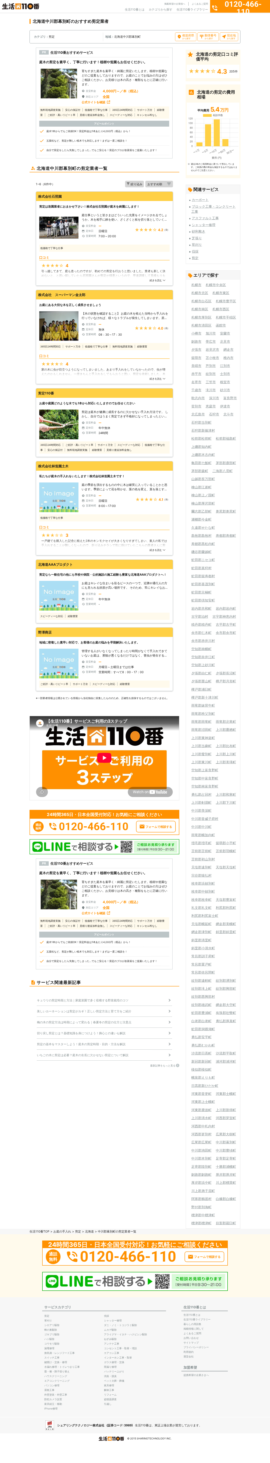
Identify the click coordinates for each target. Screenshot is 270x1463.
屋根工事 (49, 1390)
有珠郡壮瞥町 (226, 1013)
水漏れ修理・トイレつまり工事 (62, 1366)
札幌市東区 (220, 293)
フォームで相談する (159, 826)
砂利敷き (198, 231)
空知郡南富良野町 (204, 786)
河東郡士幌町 (226, 1094)
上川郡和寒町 (226, 794)
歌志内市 (198, 398)
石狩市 (214, 414)
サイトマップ (191, 1342)
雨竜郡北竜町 (226, 721)
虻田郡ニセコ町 (203, 560)
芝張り (197, 238)
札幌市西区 (220, 309)
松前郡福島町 (226, 438)
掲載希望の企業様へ (174, 3)
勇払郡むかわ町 (203, 1045)
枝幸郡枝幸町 (201, 900)
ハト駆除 (49, 1339)
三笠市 (211, 382)
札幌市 (196, 285)
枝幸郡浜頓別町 (203, 883)
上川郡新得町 (226, 1110)
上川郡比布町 (226, 746)
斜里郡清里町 (201, 940)
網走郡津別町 (201, 932)
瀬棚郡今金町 (201, 519)
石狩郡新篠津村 (203, 430)
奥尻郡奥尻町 (226, 511)
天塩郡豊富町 (226, 900)
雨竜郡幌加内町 (203, 835)
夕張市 (196, 349)
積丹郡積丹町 (201, 624)
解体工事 (109, 1390)
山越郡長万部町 (203, 479)
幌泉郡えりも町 (203, 1077)
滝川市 (211, 390)
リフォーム (110, 1394)
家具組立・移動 (53, 1403)
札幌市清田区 (201, 325)
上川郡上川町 (226, 754)
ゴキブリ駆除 (51, 1334)
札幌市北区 (199, 293)
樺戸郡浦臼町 (201, 689)
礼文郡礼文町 (201, 908)
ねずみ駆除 (110, 1339)
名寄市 (196, 382)
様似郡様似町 (201, 1069)
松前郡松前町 (201, 438)
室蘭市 (225, 333)
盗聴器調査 (110, 1399)
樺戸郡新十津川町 (204, 697)
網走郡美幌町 (226, 924)
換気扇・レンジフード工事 (59, 1352)
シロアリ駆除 (51, 1325)
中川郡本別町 (201, 1158)
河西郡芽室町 (226, 1118)
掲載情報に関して (194, 1328)
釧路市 (196, 341)
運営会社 (189, 1356)
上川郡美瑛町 (226, 762)
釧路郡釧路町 (201, 1174)
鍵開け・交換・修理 (55, 1362)
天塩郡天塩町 (226, 867)
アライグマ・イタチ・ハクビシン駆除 (125, 1334)
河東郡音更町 (201, 1094)
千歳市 (196, 390)
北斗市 (228, 414)
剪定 (195, 258)
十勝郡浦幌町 (226, 1166)
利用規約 (189, 1351)
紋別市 (211, 374)
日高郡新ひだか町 (204, 1086)
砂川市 (225, 390)
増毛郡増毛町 (201, 843)
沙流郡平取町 (226, 1053)
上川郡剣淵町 (201, 802)
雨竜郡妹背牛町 (203, 705)
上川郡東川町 (201, 762)
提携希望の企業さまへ (196, 1375)
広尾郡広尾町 (201, 1142)
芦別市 (211, 366)
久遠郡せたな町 (203, 527)
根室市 (225, 382)
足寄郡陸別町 (201, 1166)
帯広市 (211, 341)
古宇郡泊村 (199, 616)
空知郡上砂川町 (203, 665)
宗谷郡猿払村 (201, 875)
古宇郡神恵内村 (224, 616)
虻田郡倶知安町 (203, 600)
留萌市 (196, 358)
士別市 (225, 374)
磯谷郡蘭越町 (201, 552)
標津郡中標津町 (203, 1215)
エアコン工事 (111, 1352)
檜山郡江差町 (201, 487)
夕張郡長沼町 (226, 673)
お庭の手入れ (62, 1231)
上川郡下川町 (226, 802)
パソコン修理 (51, 1385)
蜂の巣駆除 (50, 1329)
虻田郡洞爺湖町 (203, 1029)
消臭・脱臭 (110, 1376)
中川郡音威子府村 (204, 819)
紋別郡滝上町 (201, 988)
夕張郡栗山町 (201, 681)
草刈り (197, 244)
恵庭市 (211, 406)
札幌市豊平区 (226, 301)
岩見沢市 (212, 349)
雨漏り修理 (110, 1366)
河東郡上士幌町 (203, 1102)
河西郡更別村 (201, 1134)
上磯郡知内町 (201, 447)
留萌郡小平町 (226, 843)
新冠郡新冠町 (201, 1061)
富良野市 (230, 398)
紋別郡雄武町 (201, 1005)
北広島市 (198, 414)
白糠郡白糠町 (226, 1199)
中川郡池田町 (201, 1150)
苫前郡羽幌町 (226, 851)
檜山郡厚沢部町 (203, 503)
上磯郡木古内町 (203, 455)
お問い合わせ (191, 1338)
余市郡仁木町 (201, 633)
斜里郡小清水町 (203, 948)
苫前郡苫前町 (201, 851)
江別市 (225, 366)
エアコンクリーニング (57, 1380)
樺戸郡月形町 (226, 681)
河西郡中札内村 (203, 1126)
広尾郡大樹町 (226, 1134)
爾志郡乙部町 (201, 511)
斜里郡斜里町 (226, 932)
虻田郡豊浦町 (201, 1013)
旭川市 (211, 333)
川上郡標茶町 (226, 1182)
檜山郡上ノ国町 (203, 495)
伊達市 (225, 406)
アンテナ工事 (111, 1343)
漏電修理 (49, 1348)
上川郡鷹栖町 (226, 729)
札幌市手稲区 (226, 317)
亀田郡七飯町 (201, 463)
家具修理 (109, 1385)
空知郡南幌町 (201, 649)
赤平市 (196, 374)
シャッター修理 (203, 225)
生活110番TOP (39, 1231)
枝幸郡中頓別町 (203, 891)
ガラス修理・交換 (114, 1362)
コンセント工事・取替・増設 (120, 1348)
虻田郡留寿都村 (203, 576)
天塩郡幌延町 (201, 924)
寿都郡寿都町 (226, 535)
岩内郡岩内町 (226, 608)
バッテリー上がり (114, 1371)
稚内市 (228, 358)
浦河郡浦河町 (226, 1061)
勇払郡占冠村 (201, 794)
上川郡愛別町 (201, 754)
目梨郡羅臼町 (226, 1223)
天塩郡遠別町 (201, 867)
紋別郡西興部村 (203, 996)
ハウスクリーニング (55, 1376)
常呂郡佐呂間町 (203, 972)
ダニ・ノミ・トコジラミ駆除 (120, 1325)
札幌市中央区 (216, 285)
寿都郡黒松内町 (203, 544)
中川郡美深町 (201, 810)
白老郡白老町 (201, 1021)
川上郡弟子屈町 (203, 1191)
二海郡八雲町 (222, 471)
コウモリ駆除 (51, 1343)
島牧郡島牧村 (201, 535)
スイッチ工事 (51, 1357)
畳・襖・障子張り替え (57, 1371)
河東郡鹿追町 (201, 1110)
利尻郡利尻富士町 (204, 916)
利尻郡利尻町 (226, 908)
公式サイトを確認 (93, 102)
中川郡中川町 (201, 827)
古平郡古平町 (226, 624)
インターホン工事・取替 (118, 1357)
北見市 (225, 341)
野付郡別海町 (201, 1207)
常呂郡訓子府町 (203, 956)
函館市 (221, 325)
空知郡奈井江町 (203, 657)
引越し (108, 1403)
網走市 (228, 349)
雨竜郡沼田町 (201, 729)
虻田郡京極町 (201, 592)
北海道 (89, 1231)
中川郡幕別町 (226, 1142)
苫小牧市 (212, 358)
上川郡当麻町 (201, 746)
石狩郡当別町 (201, 422)
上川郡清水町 (201, 1118)
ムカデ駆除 (110, 1329)
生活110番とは (134, 9)
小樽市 (196, 333)
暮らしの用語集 (192, 1324)
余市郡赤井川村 (203, 641)
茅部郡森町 (199, 471)
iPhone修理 (51, 1408)
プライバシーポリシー (196, 1347)
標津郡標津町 (201, 1223)
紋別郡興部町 (226, 988)
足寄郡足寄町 (226, 1158)
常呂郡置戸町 (201, 964)
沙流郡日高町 (201, 1053)
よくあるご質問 (200, 3)
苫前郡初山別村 (203, 859)
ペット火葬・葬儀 (114, 1380)
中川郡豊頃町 (226, 1150)
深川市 (214, 398)
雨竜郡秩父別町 (203, 713)
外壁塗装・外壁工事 (55, 1394)
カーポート (200, 200)
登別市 (196, 406)
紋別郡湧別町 (226, 980)
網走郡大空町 (226, 1005)
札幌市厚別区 (201, 317)
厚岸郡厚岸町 (226, 1174)
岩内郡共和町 (201, 608)
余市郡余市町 (226, 633)
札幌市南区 (199, 309)
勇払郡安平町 (201, 1037)
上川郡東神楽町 (203, 738)
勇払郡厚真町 (226, 1021)
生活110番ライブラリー (192, 9)
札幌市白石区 (201, 301)
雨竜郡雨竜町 (201, 721)
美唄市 (196, 366)
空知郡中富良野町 (204, 778)
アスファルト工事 (205, 218)
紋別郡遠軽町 (201, 980)
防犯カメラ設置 (53, 1399)
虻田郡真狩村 (201, 568)
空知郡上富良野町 (204, 770)
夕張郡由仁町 (201, 673)
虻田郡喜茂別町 (203, 584)
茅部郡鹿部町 (226, 463)
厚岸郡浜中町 (201, 1182)
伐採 (195, 251)
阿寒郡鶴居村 (201, 1199)
